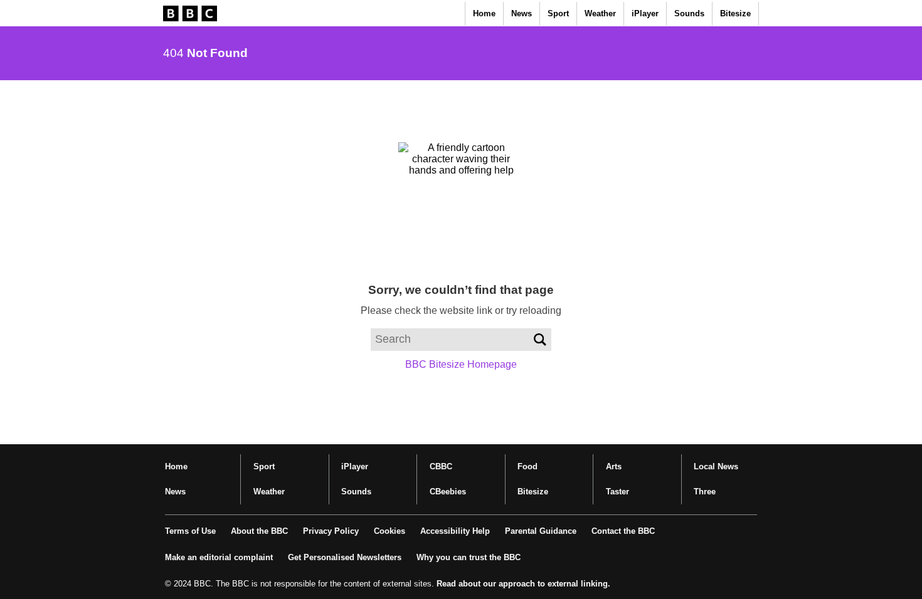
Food (527, 466)
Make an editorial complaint (219, 557)
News (521, 13)
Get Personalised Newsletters (344, 557)
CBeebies (448, 491)
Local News (716, 466)
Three (705, 491)
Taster (617, 491)
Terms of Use (190, 531)
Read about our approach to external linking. (523, 583)
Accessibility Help (455, 531)
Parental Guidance (540, 531)
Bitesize (735, 13)
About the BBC (259, 531)
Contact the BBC (623, 531)
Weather (600, 13)
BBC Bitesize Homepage (461, 364)
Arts (614, 466)
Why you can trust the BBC (468, 557)
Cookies (389, 531)
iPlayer (645, 13)
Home (484, 13)
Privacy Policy (331, 531)
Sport (558, 13)
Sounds (689, 13)
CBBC (441, 466)
